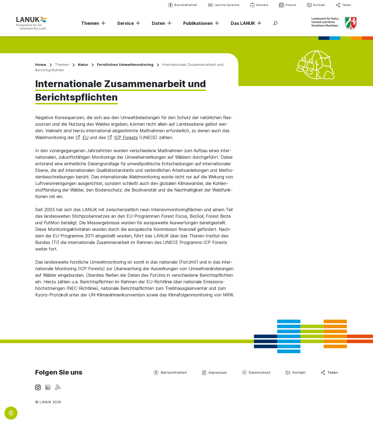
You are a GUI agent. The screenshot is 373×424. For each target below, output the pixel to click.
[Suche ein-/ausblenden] (275, 23)
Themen (90, 23)
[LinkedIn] (48, 387)
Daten (158, 23)
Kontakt (319, 5)
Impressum (218, 372)
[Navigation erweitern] (102, 23)
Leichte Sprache (226, 5)
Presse (290, 5)
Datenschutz (259, 372)
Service (125, 23)
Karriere (262, 5)
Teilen (346, 5)
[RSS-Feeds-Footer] (57, 387)
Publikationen (198, 23)
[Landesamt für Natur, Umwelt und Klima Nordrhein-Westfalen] (31, 23)
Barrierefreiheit (185, 5)
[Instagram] (38, 387)
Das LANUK (243, 23)
